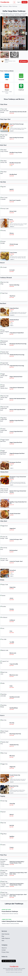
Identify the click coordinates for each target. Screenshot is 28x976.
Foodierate (5, 2)
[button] (26, 33)
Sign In (19, 2)
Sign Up (24, 2)
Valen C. (5, 47)
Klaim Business (5, 934)
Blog (3, 936)
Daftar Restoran (6, 938)
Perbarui (24, 61)
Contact (4, 950)
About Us (4, 948)
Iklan (3, 940)
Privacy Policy (5, 952)
